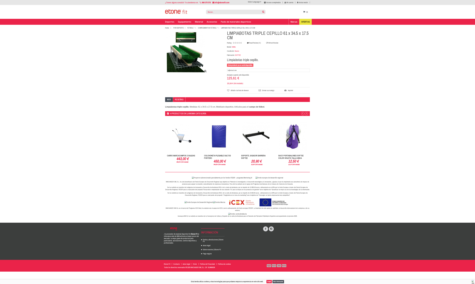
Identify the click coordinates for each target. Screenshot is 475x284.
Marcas (294, 21)
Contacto (176, 264)
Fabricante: (231, 55)
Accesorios (212, 21)
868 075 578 (206, 2)
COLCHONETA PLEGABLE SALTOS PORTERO (217, 156)
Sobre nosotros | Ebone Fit (212, 250)
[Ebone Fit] (176, 12)
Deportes (169, 21)
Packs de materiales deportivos (236, 21)
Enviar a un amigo (268, 90)
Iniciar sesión (303, 2)
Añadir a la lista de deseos (240, 90)
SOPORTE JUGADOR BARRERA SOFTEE (253, 156)
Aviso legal (206, 246)
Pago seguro (207, 254)
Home (167, 28)
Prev (302, 113)
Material (199, 21)
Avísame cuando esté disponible (238, 75)
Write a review (273, 43)
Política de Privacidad (207, 264)
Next (306, 113)
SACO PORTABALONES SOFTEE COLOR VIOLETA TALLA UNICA (291, 156)
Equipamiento (184, 21)
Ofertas (305, 21)
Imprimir (290, 90)
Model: (229, 47)
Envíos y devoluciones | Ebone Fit (213, 241)
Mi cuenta (289, 2)
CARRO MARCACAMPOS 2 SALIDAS (181, 155)
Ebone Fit (167, 264)
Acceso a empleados (273, 2)
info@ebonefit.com (221, 2)
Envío (195, 264)
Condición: (230, 51)
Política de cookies (224, 264)
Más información (278, 282)
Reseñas (179, 99)
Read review (255, 43)
